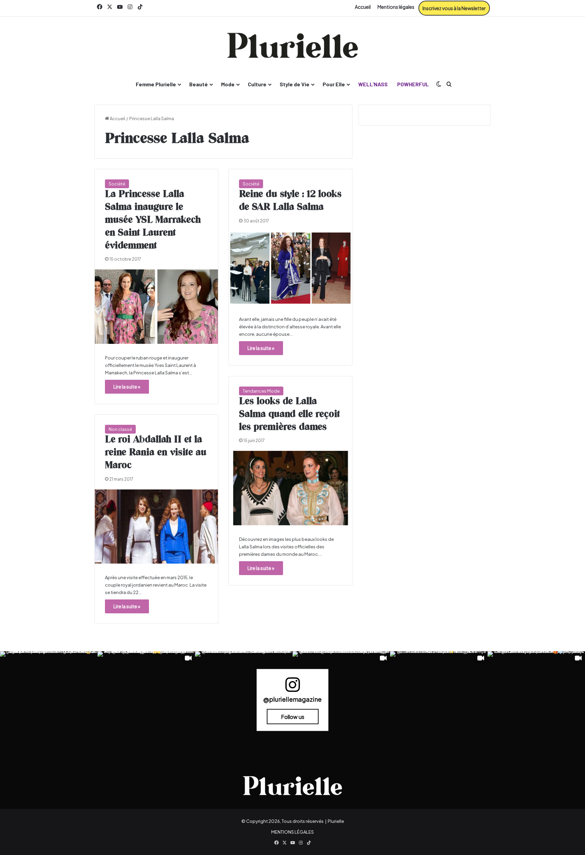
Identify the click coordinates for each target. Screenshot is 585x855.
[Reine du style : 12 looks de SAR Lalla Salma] (290, 268)
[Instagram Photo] (49, 700)
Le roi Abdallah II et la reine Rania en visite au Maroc (156, 452)
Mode (228, 84)
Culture (257, 84)
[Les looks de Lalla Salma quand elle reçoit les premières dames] (290, 488)
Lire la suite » (126, 386)
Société (117, 184)
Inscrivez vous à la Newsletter (454, 8)
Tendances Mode (261, 391)
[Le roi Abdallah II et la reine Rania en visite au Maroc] (156, 526)
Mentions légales (395, 7)
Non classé (120, 429)
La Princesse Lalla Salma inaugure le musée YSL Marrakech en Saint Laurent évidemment (153, 220)
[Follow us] (292, 688)
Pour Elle (334, 84)
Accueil (363, 7)
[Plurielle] (292, 45)
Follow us (292, 716)
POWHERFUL (413, 84)
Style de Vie (294, 84)
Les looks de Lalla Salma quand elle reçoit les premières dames (289, 414)
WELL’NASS (373, 84)
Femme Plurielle (156, 84)
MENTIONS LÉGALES (292, 832)
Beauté (198, 84)
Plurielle (336, 821)
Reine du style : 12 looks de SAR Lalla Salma (290, 201)
